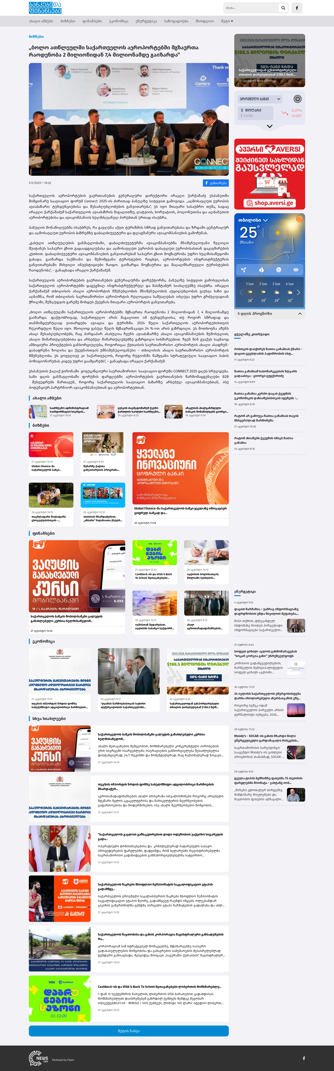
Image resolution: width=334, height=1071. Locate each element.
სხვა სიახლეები (49, 718)
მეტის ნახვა (129, 1031)
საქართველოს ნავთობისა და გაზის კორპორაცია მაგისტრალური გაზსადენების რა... (161, 937)
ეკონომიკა (118, 21)
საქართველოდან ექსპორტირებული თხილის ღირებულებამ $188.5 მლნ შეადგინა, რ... (194, 705)
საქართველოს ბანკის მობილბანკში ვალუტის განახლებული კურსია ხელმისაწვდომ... (66, 619)
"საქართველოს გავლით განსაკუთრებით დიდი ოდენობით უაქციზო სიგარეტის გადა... (160, 837)
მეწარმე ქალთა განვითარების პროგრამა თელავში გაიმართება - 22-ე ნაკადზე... (102, 468)
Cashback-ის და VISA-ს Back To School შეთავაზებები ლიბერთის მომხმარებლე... (153, 576)
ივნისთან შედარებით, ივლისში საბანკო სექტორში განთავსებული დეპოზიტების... (154, 626)
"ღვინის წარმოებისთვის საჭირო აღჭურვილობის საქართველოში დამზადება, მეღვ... (123, 705)
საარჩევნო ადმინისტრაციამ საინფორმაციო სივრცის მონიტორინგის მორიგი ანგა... (70, 410)
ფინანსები (92, 21)
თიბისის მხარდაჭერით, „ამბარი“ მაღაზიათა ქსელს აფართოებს (101, 518)
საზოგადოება (176, 21)
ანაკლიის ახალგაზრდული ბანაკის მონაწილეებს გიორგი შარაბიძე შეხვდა (205, 410)
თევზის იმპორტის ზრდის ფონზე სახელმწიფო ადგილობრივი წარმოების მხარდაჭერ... (59, 705)
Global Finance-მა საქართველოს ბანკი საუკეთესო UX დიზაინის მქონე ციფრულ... (48, 468)
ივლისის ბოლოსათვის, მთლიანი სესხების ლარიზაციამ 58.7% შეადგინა (206, 576)
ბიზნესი (67, 21)
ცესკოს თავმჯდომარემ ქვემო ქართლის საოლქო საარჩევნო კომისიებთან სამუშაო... (138, 410)
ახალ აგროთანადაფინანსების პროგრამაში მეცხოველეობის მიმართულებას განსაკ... (204, 626)
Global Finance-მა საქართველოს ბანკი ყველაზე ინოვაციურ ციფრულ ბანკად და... (180, 511)
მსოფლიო (205, 21)
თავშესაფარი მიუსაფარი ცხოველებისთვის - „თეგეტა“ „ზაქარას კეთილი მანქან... (50, 518)
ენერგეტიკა (146, 21)
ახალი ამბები (41, 21)
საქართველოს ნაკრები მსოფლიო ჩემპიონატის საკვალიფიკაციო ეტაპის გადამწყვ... (155, 887)
